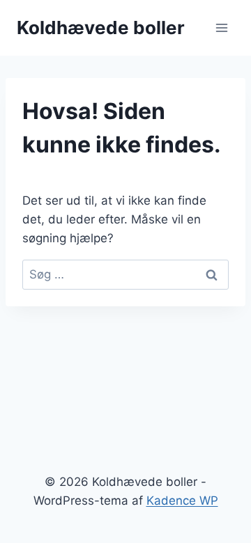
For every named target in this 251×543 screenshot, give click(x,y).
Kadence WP (182, 500)
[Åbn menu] (221, 27)
